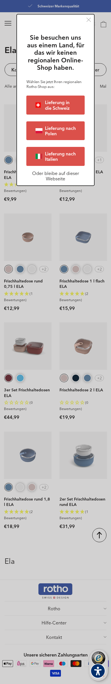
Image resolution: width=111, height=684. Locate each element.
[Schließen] (88, 19)
